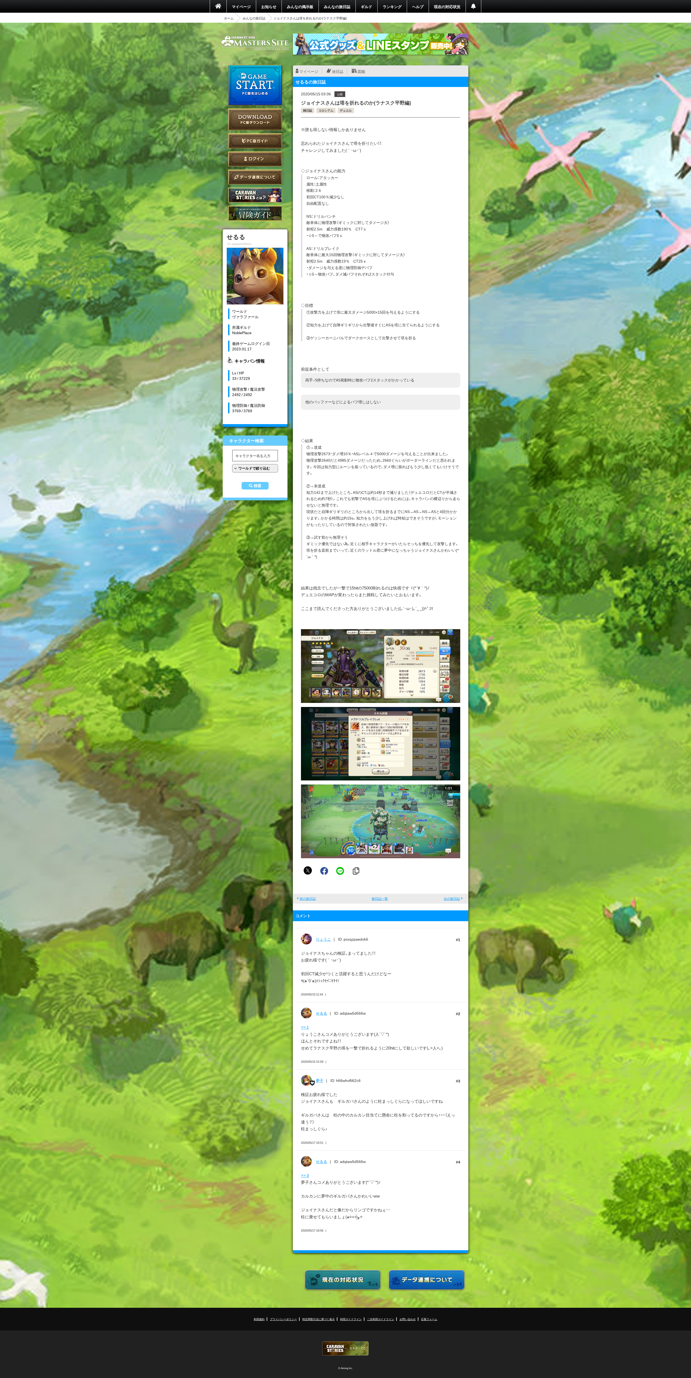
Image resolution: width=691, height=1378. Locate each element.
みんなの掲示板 (300, 6)
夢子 (319, 1080)
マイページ (241, 6)
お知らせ (268, 6)
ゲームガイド (255, 213)
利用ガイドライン (351, 1319)
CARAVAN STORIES (345, 1348)
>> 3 (305, 1175)
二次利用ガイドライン (380, 1319)
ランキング (392, 6)
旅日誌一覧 (380, 898)
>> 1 (305, 1027)
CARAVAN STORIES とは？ (255, 195)
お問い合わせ (407, 1319)
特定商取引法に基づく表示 (318, 1319)
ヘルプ (418, 6)
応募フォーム (429, 1319)
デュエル (346, 110)
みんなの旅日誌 (337, 6)
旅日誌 (337, 71)
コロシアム (326, 110)
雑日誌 (307, 110)
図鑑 (361, 71)
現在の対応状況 (447, 6)
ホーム (229, 18)
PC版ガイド (255, 140)
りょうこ (323, 939)
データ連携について (255, 177)
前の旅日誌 (308, 898)
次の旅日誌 (452, 898)
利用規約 (259, 1319)
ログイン (255, 159)
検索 (257, 486)
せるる (321, 1013)
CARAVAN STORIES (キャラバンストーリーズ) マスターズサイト (255, 42)
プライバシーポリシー (283, 1319)
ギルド (366, 6)
